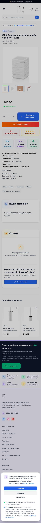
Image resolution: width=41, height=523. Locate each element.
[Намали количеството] (4, 116)
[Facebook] (3, 419)
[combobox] (20, 17)
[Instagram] (8, 419)
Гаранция (5, 441)
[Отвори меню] (4, 9)
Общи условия (6, 360)
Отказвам (20, 493)
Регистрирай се (11, 366)
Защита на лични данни (10, 448)
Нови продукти (7, 470)
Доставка (5, 430)
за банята (20, 187)
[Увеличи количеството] (13, 116)
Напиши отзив (22, 282)
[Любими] (31, 9)
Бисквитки (5, 452)
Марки (28, 187)
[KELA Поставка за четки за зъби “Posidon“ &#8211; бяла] (12, 88)
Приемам (20, 488)
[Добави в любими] (17, 308)
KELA (8, 31)
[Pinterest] (13, 419)
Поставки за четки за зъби (11, 191)
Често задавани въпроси (11, 455)
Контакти (5, 459)
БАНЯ (11, 187)
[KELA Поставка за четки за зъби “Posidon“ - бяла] (5, 88)
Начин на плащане (8, 434)
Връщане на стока (8, 445)
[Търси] (37, 17)
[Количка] (36, 9)
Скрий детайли (20, 497)
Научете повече (28, 483)
